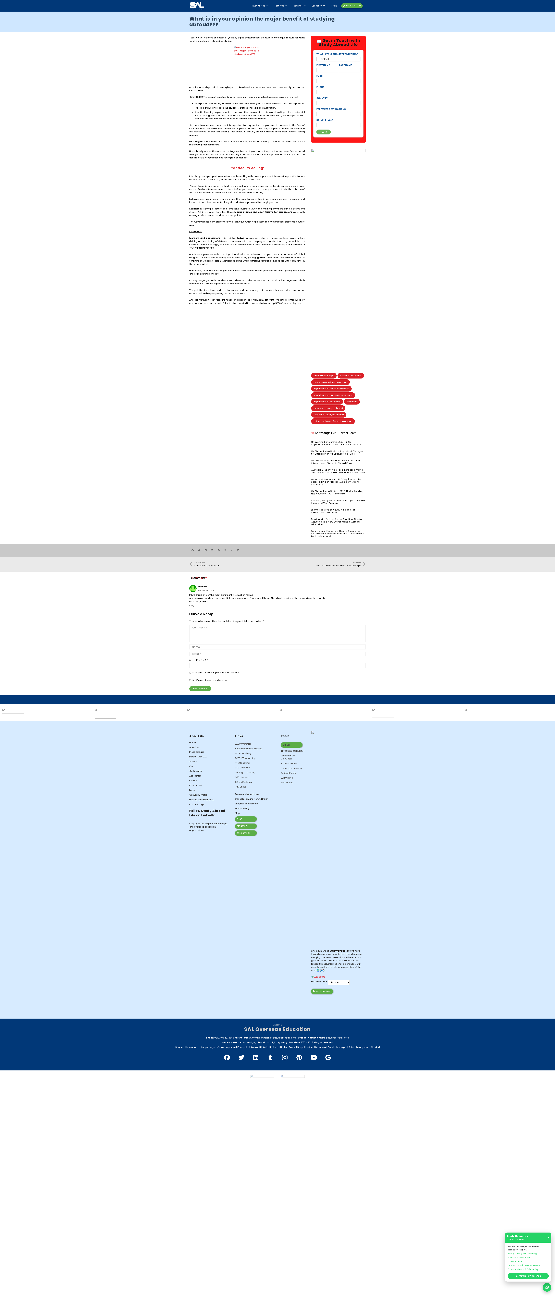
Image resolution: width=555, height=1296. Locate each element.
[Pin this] (212, 550)
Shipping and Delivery (246, 803)
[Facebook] (227, 1057)
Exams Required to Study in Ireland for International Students (333, 511)
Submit (323, 132)
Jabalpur (342, 1047)
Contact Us (195, 785)
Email (319, 76)
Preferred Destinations (331, 109)
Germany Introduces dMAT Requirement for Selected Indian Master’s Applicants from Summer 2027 (336, 482)
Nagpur (179, 1047)
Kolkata (274, 1047)
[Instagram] (285, 1057)
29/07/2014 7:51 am (206, 590)
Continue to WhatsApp (528, 1275)
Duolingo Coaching (245, 772)
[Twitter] (241, 1057)
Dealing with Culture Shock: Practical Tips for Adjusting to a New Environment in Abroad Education (337, 522)
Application (195, 775)
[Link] (197, 6)
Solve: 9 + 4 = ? (324, 120)
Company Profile (198, 794)
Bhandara (320, 1047)
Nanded (375, 1047)
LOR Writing (287, 777)
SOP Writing (287, 782)
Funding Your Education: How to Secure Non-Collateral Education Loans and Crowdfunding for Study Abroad (337, 533)
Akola (265, 1047)
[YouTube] (313, 1057)
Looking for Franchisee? (201, 799)
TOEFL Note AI (243, 833)
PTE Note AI (242, 826)
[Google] (328, 1057)
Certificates (195, 770)
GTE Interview (242, 777)
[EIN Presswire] (13, 710)
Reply (191, 605)
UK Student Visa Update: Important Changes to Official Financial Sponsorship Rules (337, 452)
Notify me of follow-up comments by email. (216, 672)
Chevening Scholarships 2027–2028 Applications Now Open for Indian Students (336, 443)
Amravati (256, 1047)
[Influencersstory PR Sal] (475, 710)
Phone (320, 87)
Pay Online (240, 786)
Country (322, 98)
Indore (310, 1047)
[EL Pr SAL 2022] (198, 710)
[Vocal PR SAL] (290, 710)
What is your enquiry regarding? (337, 54)
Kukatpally (242, 1047)
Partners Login (197, 804)
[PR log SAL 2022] (105, 710)
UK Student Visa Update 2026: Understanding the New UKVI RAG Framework (337, 492)
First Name (323, 65)
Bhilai (351, 1047)
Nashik (283, 1047)
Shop (239, 819)
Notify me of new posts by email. (210, 680)
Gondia (331, 1047)
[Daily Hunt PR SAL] (383, 710)
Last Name (345, 65)
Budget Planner (289, 773)
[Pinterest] (299, 1057)
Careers (193, 780)
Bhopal (301, 1047)
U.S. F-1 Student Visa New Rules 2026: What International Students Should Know (335, 462)
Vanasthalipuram (226, 1047)
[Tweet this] (199, 550)
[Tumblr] (270, 1057)
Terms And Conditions (247, 794)
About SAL (319, 976)
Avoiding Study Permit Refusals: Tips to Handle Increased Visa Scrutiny (338, 502)
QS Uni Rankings (243, 781)
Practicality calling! (247, 168)
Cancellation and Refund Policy (251, 798)
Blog (237, 813)
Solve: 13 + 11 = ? (198, 660)
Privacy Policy (242, 808)
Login (192, 790)
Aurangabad (362, 1047)
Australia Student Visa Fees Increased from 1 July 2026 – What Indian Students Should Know (338, 471)
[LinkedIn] (256, 1057)
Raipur (292, 1047)
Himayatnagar (207, 1047)
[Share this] (192, 550)
